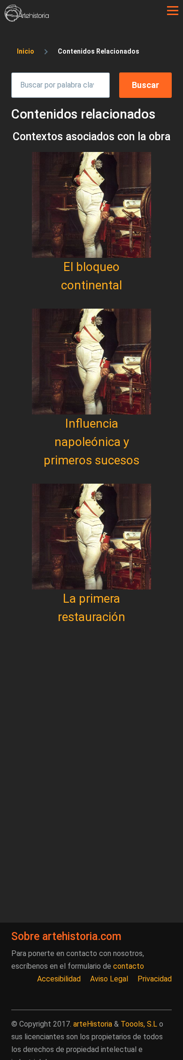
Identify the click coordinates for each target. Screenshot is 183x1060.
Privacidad (154, 978)
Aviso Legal (109, 978)
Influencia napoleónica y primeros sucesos (91, 441)
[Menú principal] (172, 10)
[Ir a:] (91, 205)
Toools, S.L (139, 1024)
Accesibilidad (59, 978)
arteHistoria (92, 1024)
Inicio (25, 51)
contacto (128, 966)
